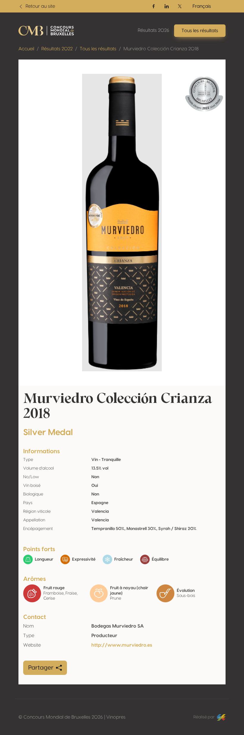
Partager (41, 668)
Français (202, 6)
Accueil (26, 48)
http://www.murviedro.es (121, 645)
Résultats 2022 (57, 48)
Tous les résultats (98, 48)
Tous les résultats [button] (200, 30)
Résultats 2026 (153, 30)
